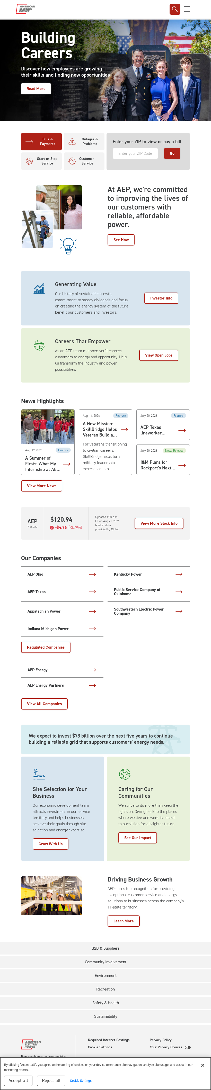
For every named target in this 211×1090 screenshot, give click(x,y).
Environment (106, 975)
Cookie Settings (100, 1047)
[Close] (202, 1065)
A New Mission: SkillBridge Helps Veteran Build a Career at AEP (100, 429)
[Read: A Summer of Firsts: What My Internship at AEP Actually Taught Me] (47, 427)
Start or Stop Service (47, 161)
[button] (187, 9)
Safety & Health (105, 1002)
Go (172, 153)
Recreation (105, 989)
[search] (175, 9)
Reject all (51, 1080)
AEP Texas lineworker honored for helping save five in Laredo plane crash (156, 430)
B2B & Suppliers (105, 948)
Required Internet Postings (109, 1040)
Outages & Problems (90, 141)
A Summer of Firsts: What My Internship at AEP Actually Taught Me (42, 464)
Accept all (18, 1080)
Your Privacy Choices (166, 1047)
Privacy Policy (161, 1040)
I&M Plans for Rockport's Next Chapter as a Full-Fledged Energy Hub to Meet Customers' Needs (157, 465)
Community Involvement (105, 962)
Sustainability (105, 1016)
